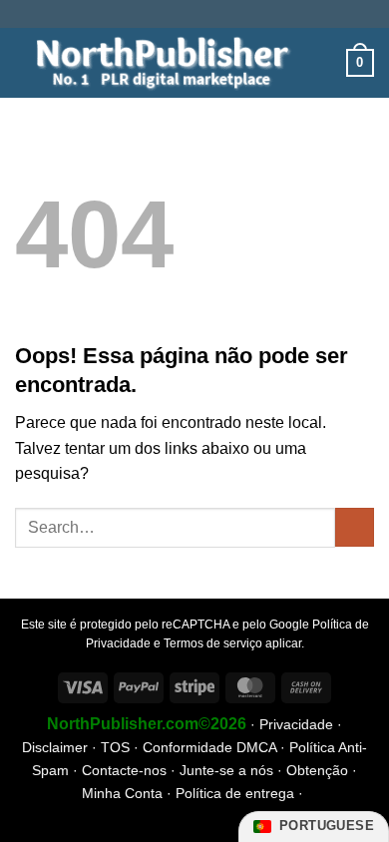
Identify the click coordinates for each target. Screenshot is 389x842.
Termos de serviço (213, 643)
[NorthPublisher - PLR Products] (156, 62)
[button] (324, 62)
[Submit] (354, 527)
